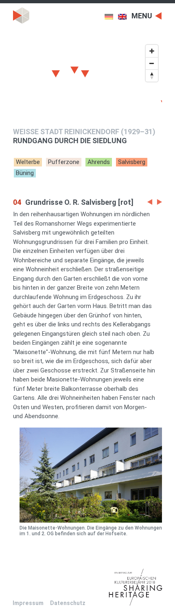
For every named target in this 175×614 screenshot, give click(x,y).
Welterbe (28, 162)
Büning (25, 173)
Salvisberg (131, 162)
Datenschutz (67, 603)
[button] (149, 202)
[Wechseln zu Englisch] (124, 17)
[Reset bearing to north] (152, 75)
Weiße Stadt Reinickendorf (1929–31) (84, 131)
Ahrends (99, 162)
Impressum (28, 603)
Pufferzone (63, 162)
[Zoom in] (152, 51)
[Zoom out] (152, 63)
